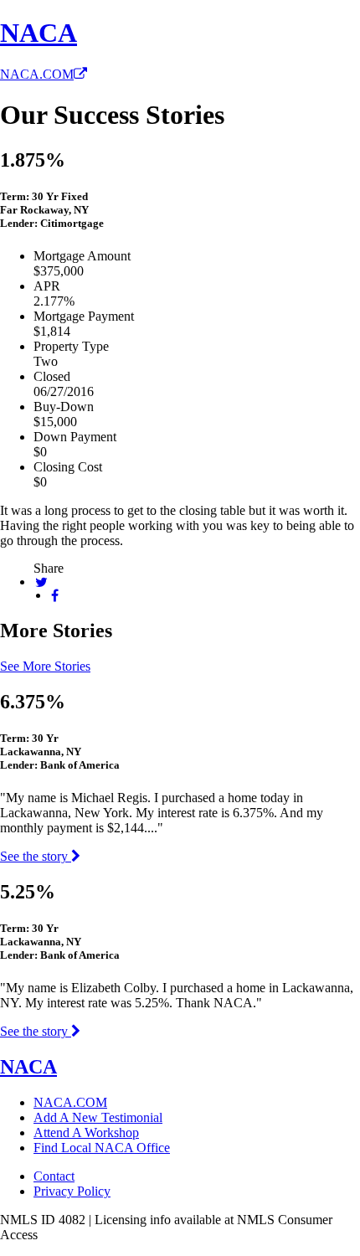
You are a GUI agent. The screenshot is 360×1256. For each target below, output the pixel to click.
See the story (35, 856)
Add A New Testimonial (97, 1117)
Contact (54, 1176)
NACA (38, 33)
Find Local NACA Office (101, 1147)
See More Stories (45, 666)
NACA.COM (37, 74)
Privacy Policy (72, 1191)
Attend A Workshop (86, 1132)
